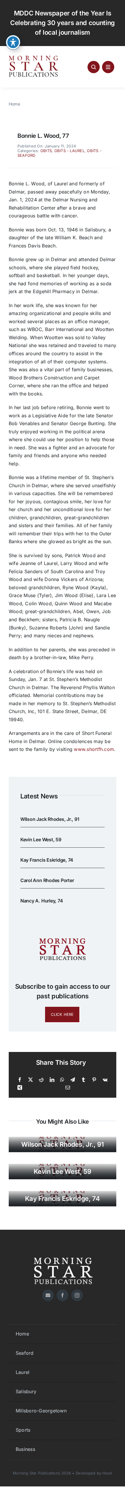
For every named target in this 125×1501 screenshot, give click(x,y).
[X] (30, 1080)
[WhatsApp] (62, 1080)
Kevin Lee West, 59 (40, 839)
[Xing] (20, 1088)
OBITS (46, 150)
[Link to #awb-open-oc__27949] (108, 67)
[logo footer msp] (62, 1255)
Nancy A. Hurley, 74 (41, 901)
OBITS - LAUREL (69, 150)
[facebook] (62, 1295)
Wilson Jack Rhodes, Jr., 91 (49, 819)
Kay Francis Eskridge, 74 (46, 860)
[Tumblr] (83, 1080)
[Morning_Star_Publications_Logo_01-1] (34, 57)
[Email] (68, 1088)
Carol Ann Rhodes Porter (47, 880)
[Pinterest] (94, 1080)
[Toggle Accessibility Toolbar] (13, 42)
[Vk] (105, 1080)
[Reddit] (41, 1080)
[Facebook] (20, 1080)
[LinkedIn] (52, 1080)
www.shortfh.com (94, 749)
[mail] (48, 1295)
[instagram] (77, 1295)
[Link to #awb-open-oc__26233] (94, 67)
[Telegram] (72, 1080)
